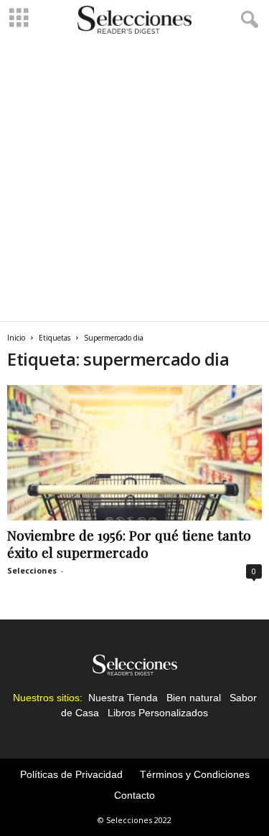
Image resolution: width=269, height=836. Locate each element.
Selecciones (32, 570)
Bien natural (193, 697)
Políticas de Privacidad (71, 774)
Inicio (16, 338)
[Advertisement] (134, 179)
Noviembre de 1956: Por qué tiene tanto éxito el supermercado (129, 543)
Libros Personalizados (158, 712)
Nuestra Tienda (123, 697)
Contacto (134, 795)
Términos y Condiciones (195, 774)
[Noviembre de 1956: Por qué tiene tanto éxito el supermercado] (134, 453)
